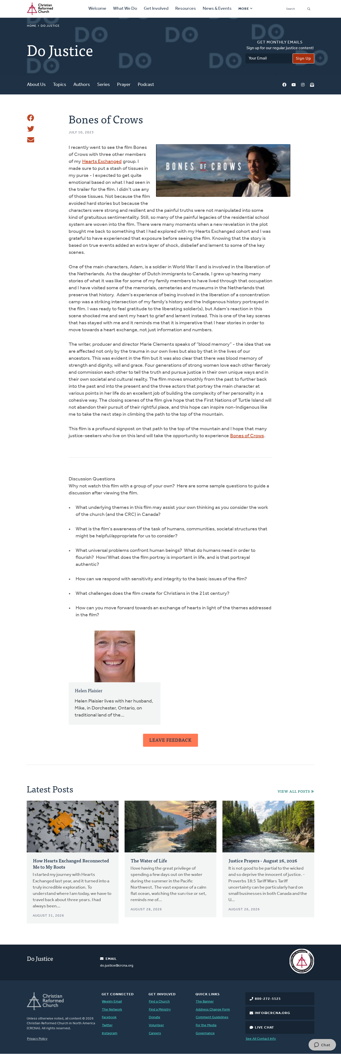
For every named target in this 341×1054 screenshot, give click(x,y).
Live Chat (264, 1028)
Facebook (284, 85)
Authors (81, 84)
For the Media (206, 1025)
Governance (205, 1033)
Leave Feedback (170, 739)
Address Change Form (213, 1010)
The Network (112, 1010)
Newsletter (312, 85)
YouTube (293, 85)
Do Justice (50, 25)
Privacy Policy (37, 1039)
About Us (36, 84)
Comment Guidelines (212, 1017)
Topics (59, 84)
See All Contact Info (261, 1039)
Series (103, 84)
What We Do (125, 8)
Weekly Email (112, 1002)
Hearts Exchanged (102, 161)
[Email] (30, 139)
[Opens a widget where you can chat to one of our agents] (322, 1045)
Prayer (124, 84)
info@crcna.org (272, 1013)
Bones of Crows (247, 435)
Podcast (146, 84)
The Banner (205, 1002)
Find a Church (159, 1002)
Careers (155, 1033)
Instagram (303, 85)
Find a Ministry (160, 1010)
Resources (185, 8)
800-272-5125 (268, 999)
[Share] (30, 117)
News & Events (217, 8)
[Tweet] (30, 128)
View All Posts (294, 791)
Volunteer (156, 1025)
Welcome (97, 8)
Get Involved (156, 8)
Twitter (107, 1025)
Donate (154, 1017)
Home (31, 25)
